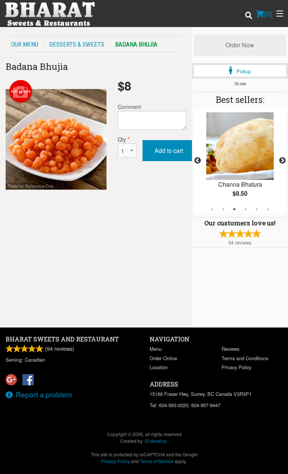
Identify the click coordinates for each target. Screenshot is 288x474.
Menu (156, 348)
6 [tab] (268, 209)
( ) (268, 13)
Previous (197, 161)
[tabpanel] (240, 160)
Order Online (163, 358)
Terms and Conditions (245, 358)
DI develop (156, 441)
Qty (123, 139)
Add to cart (168, 150)
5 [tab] (257, 209)
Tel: (185, 405)
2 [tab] (223, 209)
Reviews (230, 348)
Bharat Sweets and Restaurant (62, 339)
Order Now (239, 45)
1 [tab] (212, 209)
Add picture (21, 91)
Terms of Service (157, 461)
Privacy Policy (236, 367)
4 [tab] (245, 209)
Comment (129, 106)
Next (282, 161)
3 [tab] (234, 209)
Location (159, 367)
